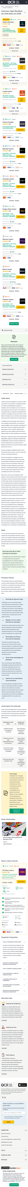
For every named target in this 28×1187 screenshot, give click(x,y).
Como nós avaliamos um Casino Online (11, 1139)
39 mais (21, 316)
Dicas (11, 393)
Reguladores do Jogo (6, 1142)
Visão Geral (6, 393)
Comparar (11, 48)
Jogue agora (21, 881)
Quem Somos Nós (5, 1133)
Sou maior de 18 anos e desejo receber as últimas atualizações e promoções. (14, 1117)
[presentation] (26, 561)
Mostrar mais (14, 323)
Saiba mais (14, 359)
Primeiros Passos (19, 393)
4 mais (21, 77)
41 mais (20, 931)
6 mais (21, 167)
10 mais (3, 926)
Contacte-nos (4, 1136)
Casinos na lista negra (6, 1145)
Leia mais (18, 1181)
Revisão (17, 48)
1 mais (21, 108)
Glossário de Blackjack (16, 811)
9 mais (21, 45)
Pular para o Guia (8, 330)
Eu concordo (14, 1185)
